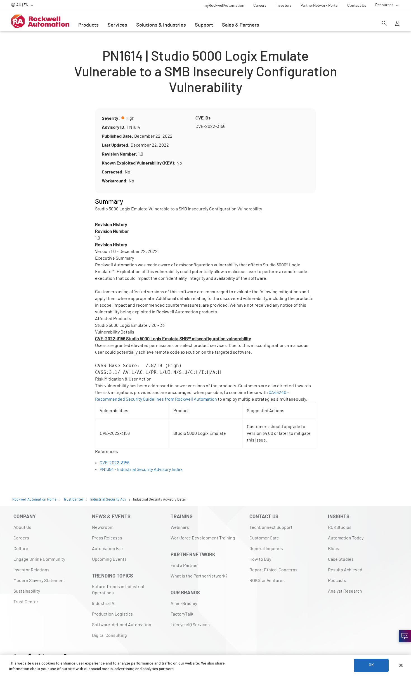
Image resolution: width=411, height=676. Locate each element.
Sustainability (26, 591)
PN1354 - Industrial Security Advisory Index (141, 469)
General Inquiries (266, 548)
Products (88, 25)
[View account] (397, 23)
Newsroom (103, 527)
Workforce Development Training (203, 538)
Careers (21, 538)
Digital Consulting (109, 635)
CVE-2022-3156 (114, 463)
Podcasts (337, 580)
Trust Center (25, 602)
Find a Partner (184, 565)
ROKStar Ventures (267, 580)
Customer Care (264, 538)
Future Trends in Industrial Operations (118, 590)
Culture (20, 548)
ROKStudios (339, 527)
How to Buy (260, 559)
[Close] (401, 665)
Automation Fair (107, 548)
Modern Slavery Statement (39, 580)
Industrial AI (103, 603)
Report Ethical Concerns (273, 570)
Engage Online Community (39, 559)
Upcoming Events (109, 559)
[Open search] (384, 23)
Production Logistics (112, 614)
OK (371, 665)
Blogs (333, 548)
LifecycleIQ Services (190, 625)
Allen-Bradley (184, 603)
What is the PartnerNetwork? (199, 576)
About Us (22, 527)
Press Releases (107, 538)
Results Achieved (345, 570)
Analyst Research (345, 591)
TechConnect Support (270, 527)
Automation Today (345, 538)
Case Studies (341, 559)
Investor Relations (31, 570)
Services (117, 25)
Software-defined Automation (121, 625)
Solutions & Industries (161, 25)
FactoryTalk (182, 614)
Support (204, 25)
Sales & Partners (240, 25)
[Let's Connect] (405, 636)
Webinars (180, 527)
